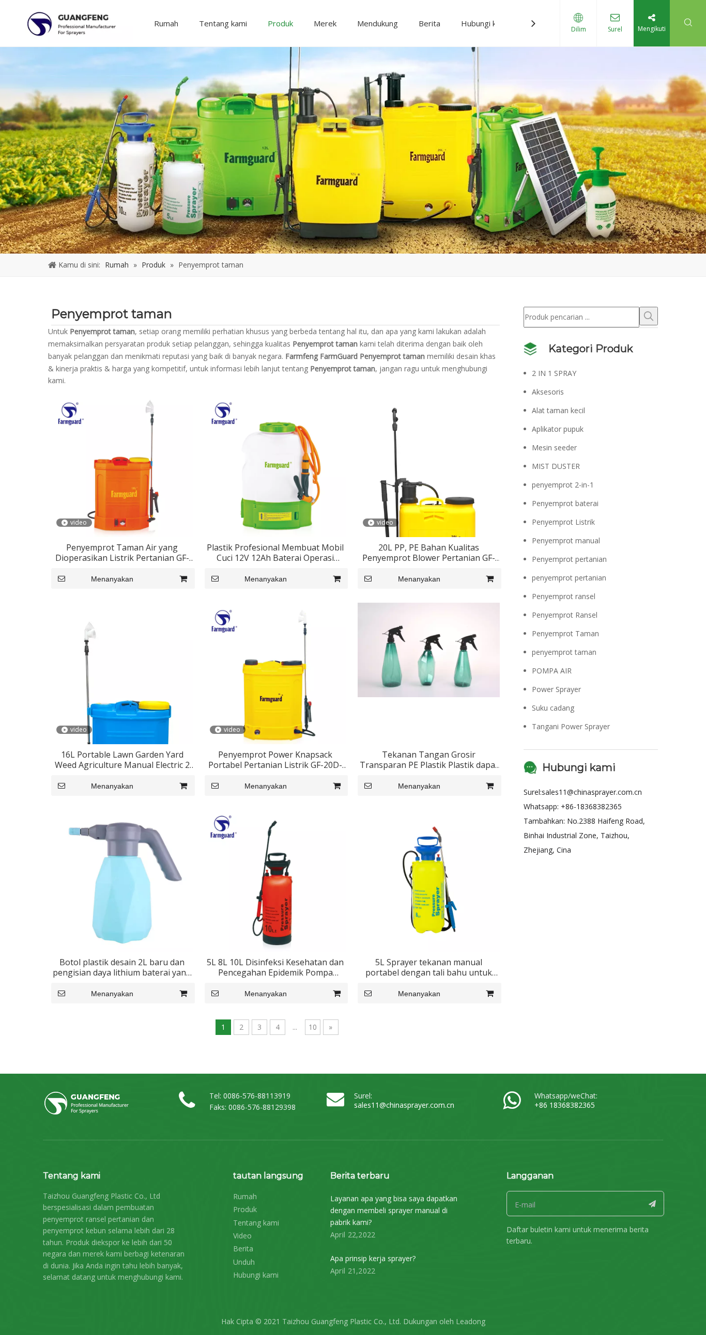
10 (313, 1027)
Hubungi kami (485, 23)
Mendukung (377, 23)
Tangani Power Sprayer (571, 726)
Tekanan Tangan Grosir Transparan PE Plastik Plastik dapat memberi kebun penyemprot (429, 759)
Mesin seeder (554, 447)
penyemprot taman (564, 652)
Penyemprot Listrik (563, 522)
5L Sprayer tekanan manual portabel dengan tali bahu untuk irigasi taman (428, 967)
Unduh (244, 1262)
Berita (429, 23)
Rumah (166, 23)
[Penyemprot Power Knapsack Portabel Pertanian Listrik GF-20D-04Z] (276, 672)
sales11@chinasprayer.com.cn (592, 792)
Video (242, 1235)
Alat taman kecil (558, 410)
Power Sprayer (556, 689)
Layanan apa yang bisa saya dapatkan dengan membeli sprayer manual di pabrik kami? (393, 1210)
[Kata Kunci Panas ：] (648, 316)
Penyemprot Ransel (564, 615)
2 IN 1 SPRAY (554, 373)
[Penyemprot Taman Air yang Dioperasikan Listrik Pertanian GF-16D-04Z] (122, 465)
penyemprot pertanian (569, 578)
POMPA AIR (552, 671)
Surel (615, 29)
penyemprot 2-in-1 (563, 485)
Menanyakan (112, 579)
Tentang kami (223, 23)
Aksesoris (548, 392)
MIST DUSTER (556, 466)
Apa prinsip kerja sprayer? (373, 1258)
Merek (325, 23)
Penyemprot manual (566, 540)
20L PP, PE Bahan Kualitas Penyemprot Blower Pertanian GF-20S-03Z (428, 552)
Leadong (470, 1321)
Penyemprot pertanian (569, 559)
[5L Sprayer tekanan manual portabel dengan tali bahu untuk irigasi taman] (429, 880)
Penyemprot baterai (565, 503)
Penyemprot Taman (565, 633)
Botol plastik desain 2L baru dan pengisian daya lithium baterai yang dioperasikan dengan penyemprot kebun (122, 967)
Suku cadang (553, 708)
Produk (280, 23)
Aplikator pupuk (558, 429)
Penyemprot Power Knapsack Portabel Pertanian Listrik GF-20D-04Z (275, 759)
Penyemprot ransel (563, 596)
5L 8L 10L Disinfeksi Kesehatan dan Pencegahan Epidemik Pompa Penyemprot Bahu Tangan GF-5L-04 (275, 967)
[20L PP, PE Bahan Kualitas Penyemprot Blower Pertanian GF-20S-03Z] (429, 500)
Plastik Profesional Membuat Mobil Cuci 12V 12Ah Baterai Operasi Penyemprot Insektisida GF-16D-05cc (275, 552)
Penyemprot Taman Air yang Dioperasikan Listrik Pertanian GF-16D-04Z (122, 552)
